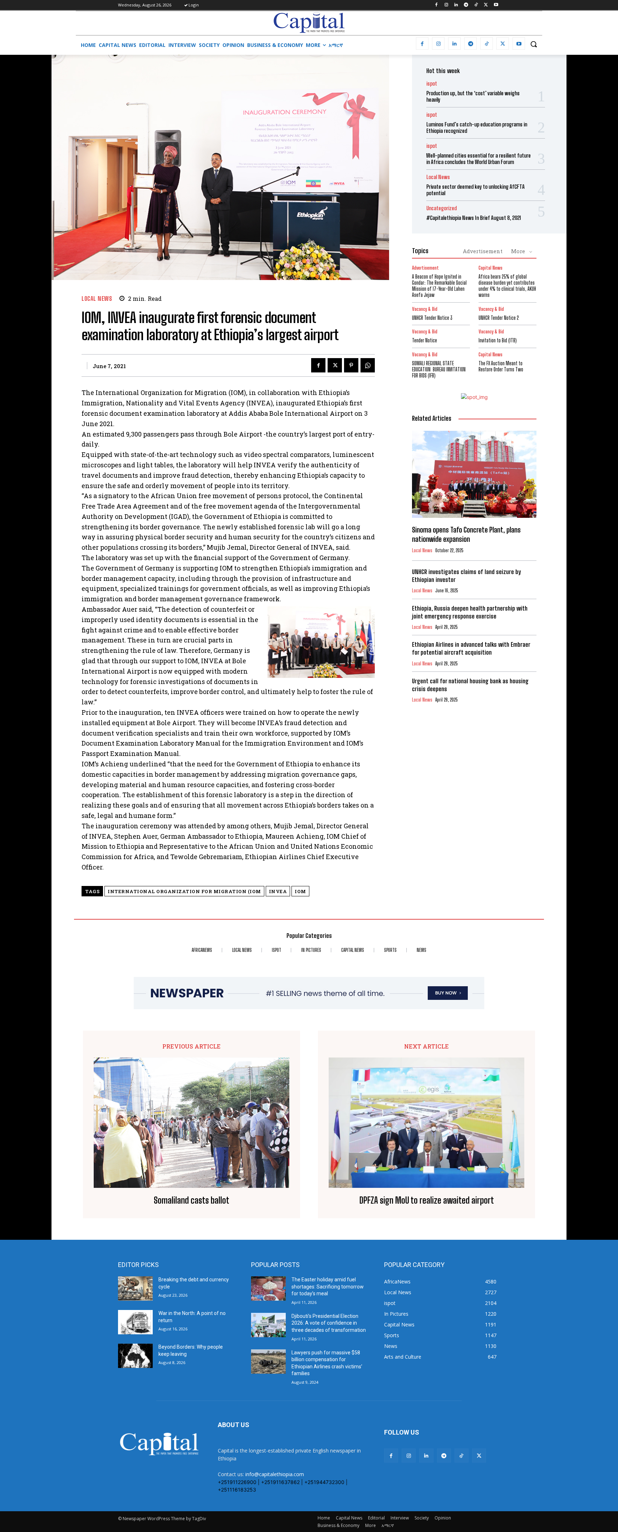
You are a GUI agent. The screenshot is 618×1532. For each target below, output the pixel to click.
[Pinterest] (351, 365)
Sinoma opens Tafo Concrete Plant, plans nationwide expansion (466, 534)
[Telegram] (466, 5)
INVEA (278, 891)
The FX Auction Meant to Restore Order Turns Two (501, 366)
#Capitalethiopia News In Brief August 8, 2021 (473, 218)
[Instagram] (446, 5)
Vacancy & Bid (424, 309)
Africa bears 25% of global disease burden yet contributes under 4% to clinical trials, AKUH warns (507, 286)
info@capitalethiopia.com (274, 1474)
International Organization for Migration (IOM (184, 891)
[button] (533, 44)
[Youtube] (496, 5)
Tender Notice (424, 340)
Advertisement (482, 251)
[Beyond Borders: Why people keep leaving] (135, 1356)
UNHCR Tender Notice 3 (432, 318)
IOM (300, 891)
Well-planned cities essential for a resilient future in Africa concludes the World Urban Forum (478, 158)
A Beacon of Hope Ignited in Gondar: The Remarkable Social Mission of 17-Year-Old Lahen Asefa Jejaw (439, 286)
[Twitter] (486, 5)
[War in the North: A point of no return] (135, 1322)
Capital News (490, 268)
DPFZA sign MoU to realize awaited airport (426, 1200)
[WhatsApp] (367, 365)
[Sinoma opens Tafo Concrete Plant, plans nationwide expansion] (474, 474)
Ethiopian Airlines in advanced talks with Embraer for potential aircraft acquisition (471, 648)
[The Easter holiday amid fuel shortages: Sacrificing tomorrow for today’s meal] (268, 1288)
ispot (431, 83)
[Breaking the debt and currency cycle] (135, 1288)
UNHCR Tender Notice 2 (499, 318)
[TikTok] (476, 5)
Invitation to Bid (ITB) (498, 340)
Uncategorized (441, 208)
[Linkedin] (456, 5)
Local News (97, 298)
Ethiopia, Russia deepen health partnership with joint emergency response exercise (470, 612)
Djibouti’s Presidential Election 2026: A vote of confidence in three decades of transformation (328, 1323)
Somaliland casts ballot (191, 1200)
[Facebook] (436, 5)
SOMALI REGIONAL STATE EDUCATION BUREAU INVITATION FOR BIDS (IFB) (439, 369)
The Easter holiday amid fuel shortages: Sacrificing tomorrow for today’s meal (327, 1286)
